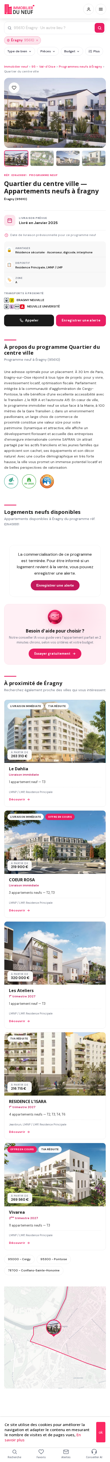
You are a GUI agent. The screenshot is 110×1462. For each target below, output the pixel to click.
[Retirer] (37, 40)
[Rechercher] (99, 28)
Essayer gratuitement (52, 654)
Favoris (41, 1457)
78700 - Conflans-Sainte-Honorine (34, 1270)
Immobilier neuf (16, 67)
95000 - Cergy (19, 1259)
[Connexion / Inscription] (88, 9)
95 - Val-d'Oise (43, 67)
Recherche (14, 1457)
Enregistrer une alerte (81, 320)
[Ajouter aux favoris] (14, 87)
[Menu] (100, 9)
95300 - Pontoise (53, 1259)
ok (101, 1432)
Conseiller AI (94, 1457)
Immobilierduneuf (20, 9)
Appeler (32, 320)
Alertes (66, 1457)
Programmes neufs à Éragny (80, 67)
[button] (53, 1328)
